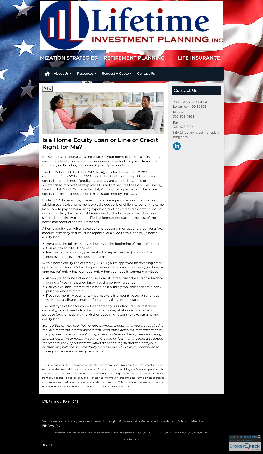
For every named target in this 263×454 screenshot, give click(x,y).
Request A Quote (115, 73)
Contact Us (146, 73)
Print (47, 88)
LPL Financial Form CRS (60, 401)
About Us (61, 73)
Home (47, 74)
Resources (85, 73)
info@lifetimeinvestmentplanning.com (196, 135)
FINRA (47, 425)
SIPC (56, 425)
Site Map (49, 445)
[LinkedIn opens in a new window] (177, 146)
